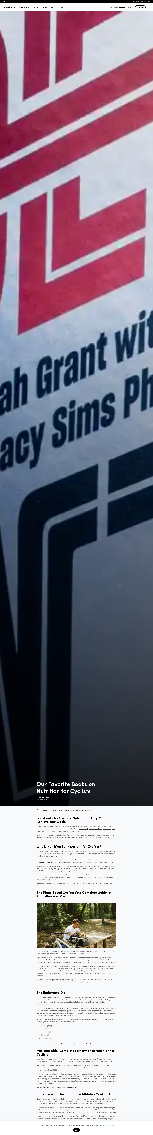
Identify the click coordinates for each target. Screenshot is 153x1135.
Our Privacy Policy (108, 1125)
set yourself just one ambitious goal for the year (97, 829)
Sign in (130, 7)
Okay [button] (76, 1130)
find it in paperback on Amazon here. (57, 986)
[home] (9, 7)
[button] (24, 7)
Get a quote (140, 7)
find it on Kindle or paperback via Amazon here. (61, 1087)
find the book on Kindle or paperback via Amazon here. (80, 1044)
